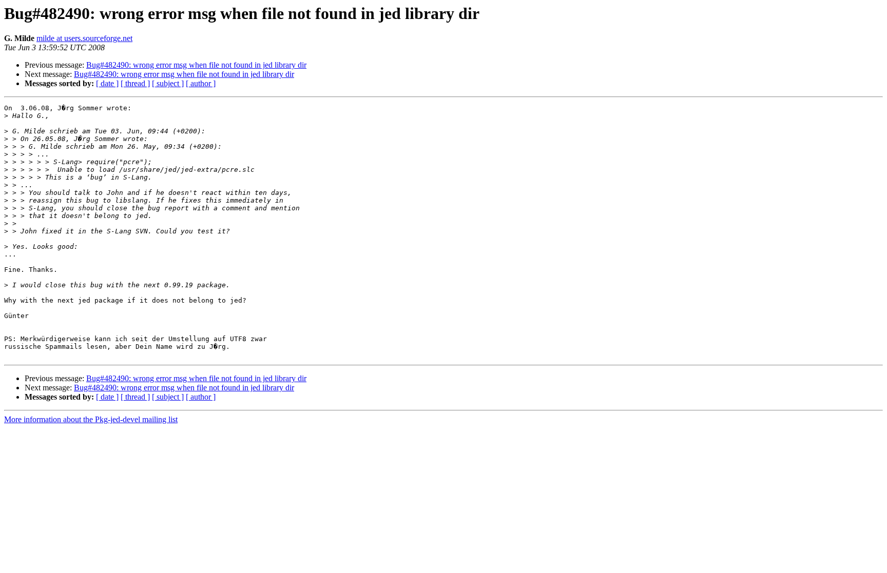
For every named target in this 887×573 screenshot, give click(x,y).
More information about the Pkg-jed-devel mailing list (91, 419)
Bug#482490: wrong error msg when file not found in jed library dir (196, 65)
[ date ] (107, 83)
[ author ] (201, 83)
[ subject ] (168, 83)
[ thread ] (135, 83)
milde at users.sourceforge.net (84, 38)
